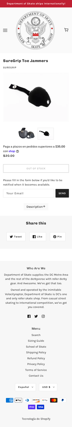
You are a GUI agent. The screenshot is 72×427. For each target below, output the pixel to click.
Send (62, 193)
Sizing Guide (36, 340)
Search (36, 335)
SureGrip (10, 67)
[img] (29, 316)
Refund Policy (36, 358)
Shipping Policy (36, 352)
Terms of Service (36, 370)
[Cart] (67, 30)
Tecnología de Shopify (36, 419)
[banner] (35, 30)
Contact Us (36, 375)
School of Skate (36, 346)
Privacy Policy (36, 364)
